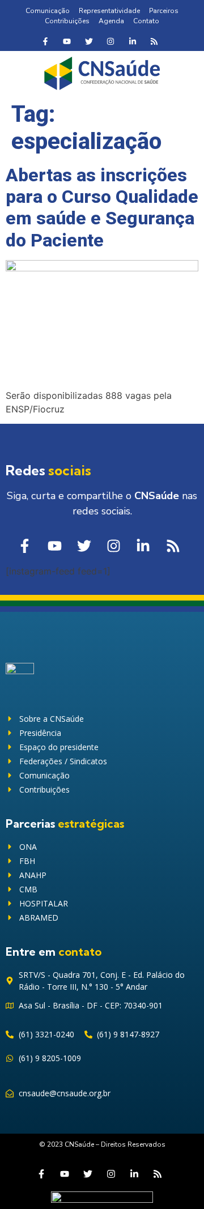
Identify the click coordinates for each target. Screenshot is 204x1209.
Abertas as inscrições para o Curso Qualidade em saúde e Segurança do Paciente (102, 207)
